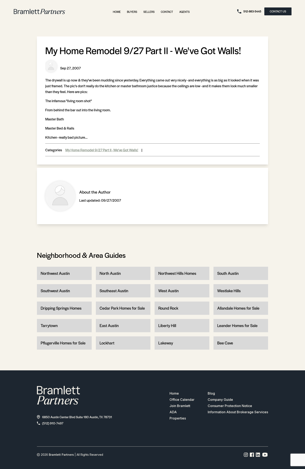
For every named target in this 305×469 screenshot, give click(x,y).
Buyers (132, 12)
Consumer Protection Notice (230, 406)
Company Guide (220, 399)
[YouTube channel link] (265, 455)
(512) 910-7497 (52, 423)
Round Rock (168, 308)
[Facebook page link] (252, 455)
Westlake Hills (229, 290)
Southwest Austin (55, 290)
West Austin (168, 290)
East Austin (109, 325)
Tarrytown (49, 325)
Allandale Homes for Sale (238, 308)
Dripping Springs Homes (61, 308)
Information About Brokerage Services (238, 412)
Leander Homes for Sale (237, 325)
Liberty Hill (167, 325)
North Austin (110, 273)
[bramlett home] (39, 11)
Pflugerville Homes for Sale (63, 343)
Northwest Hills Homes (177, 273)
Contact (167, 12)
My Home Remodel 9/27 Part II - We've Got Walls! (101, 149)
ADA (173, 412)
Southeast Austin (114, 290)
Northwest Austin (55, 273)
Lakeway (165, 343)
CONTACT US (278, 11)
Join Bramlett (180, 406)
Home (117, 12)
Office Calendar (182, 399)
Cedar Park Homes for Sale (122, 308)
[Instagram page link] (246, 455)
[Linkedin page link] (258, 455)
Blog (211, 393)
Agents (184, 12)
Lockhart (107, 343)
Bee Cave (225, 343)
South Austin (228, 273)
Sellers (149, 12)
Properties (178, 418)
